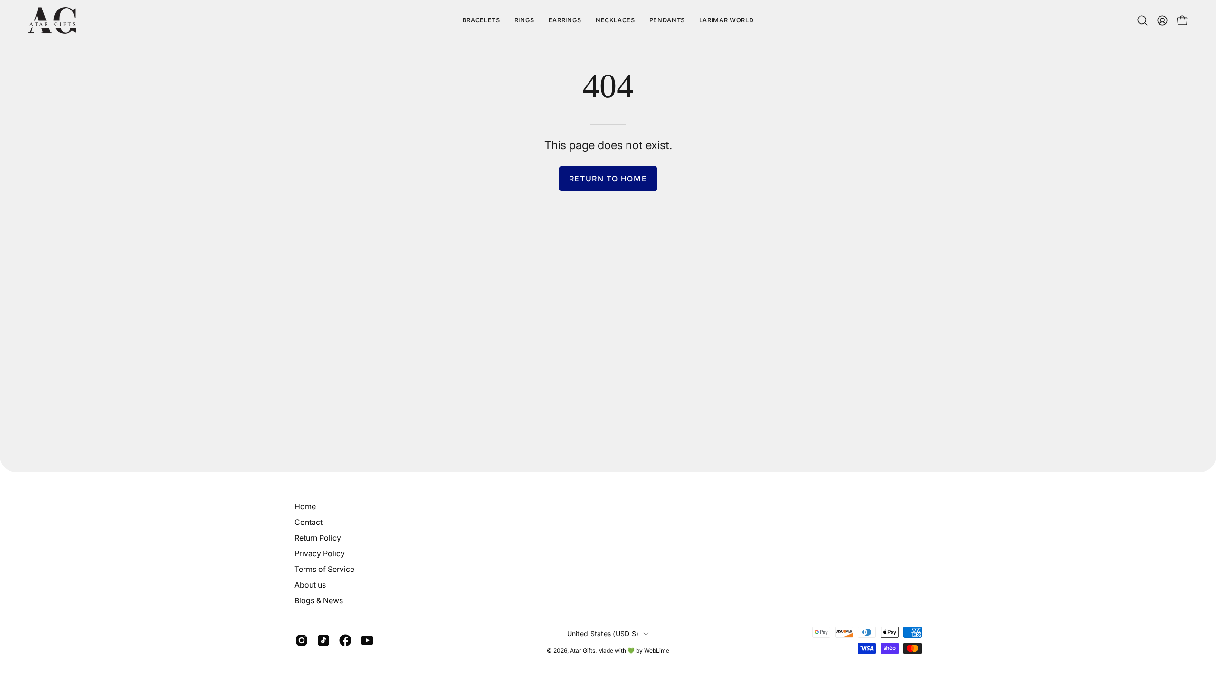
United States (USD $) (603, 633)
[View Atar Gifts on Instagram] (301, 640)
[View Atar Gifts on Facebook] (345, 640)
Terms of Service (324, 569)
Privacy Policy (319, 553)
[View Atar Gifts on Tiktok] (323, 640)
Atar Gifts (582, 650)
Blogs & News (318, 600)
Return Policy (317, 537)
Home (305, 506)
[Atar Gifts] (52, 20)
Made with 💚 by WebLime (633, 650)
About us (310, 584)
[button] (726, 20)
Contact (308, 522)
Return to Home (608, 178)
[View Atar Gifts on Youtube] (367, 640)
